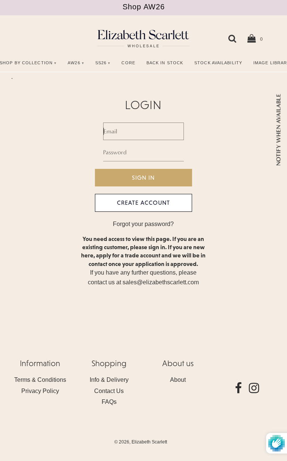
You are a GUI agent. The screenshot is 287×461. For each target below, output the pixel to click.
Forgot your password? (143, 224)
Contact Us (109, 391)
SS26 (101, 63)
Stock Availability (218, 63)
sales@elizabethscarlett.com (161, 282)
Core (128, 63)
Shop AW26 (144, 7)
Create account (143, 202)
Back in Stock (164, 63)
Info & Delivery (109, 380)
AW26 (74, 63)
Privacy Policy (40, 391)
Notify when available (278, 130)
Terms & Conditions (40, 380)
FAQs (109, 402)
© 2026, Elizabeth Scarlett (140, 442)
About (178, 380)
